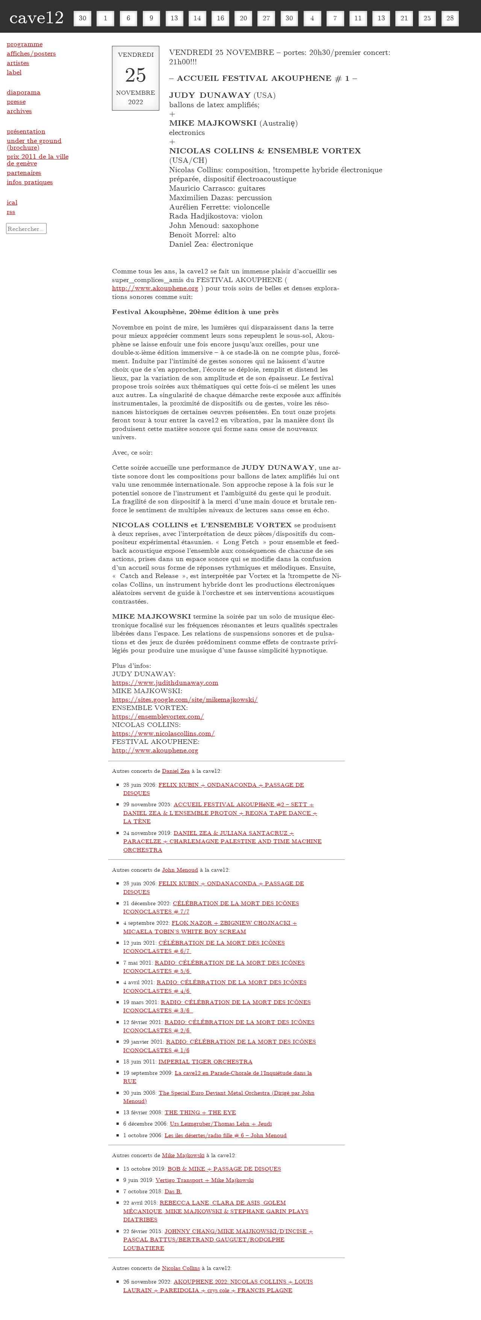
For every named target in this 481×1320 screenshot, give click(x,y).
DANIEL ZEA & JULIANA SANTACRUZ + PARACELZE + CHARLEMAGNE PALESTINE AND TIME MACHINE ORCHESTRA (222, 841)
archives (19, 110)
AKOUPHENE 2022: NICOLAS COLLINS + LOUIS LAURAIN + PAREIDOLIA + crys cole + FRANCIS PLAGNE (218, 1285)
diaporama (24, 92)
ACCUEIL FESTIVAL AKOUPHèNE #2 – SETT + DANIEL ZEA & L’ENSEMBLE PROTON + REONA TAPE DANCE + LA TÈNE (220, 812)
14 (197, 18)
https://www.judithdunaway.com (165, 682)
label (14, 72)
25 (427, 18)
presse (16, 101)
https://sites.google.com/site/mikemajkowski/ (185, 699)
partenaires (24, 172)
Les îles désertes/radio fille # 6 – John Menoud (226, 1135)
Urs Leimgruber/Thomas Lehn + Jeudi (221, 1123)
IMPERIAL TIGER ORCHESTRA (206, 1061)
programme (24, 44)
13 (174, 18)
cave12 (36, 16)
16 (220, 18)
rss (11, 211)
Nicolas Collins (181, 1268)
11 (358, 18)
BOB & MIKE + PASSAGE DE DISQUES (224, 1168)
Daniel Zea (176, 770)
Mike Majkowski (183, 1155)
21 (404, 18)
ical (12, 202)
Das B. (173, 1191)
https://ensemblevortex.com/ (158, 716)
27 (266, 18)
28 (450, 18)
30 (82, 18)
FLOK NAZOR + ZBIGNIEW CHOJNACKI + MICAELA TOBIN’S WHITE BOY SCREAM (210, 926)
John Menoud (180, 869)
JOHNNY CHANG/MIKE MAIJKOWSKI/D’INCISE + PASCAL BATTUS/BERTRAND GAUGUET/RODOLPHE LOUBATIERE (218, 1239)
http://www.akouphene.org (155, 288)
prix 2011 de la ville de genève (37, 159)
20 (243, 18)
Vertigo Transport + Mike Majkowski (205, 1180)
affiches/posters (31, 53)
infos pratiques (30, 182)
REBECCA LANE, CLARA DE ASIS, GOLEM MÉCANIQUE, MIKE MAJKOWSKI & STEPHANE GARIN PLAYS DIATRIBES (216, 1210)
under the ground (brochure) (34, 143)
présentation (26, 131)
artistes (18, 62)
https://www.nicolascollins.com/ (163, 733)
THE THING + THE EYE (200, 1112)
